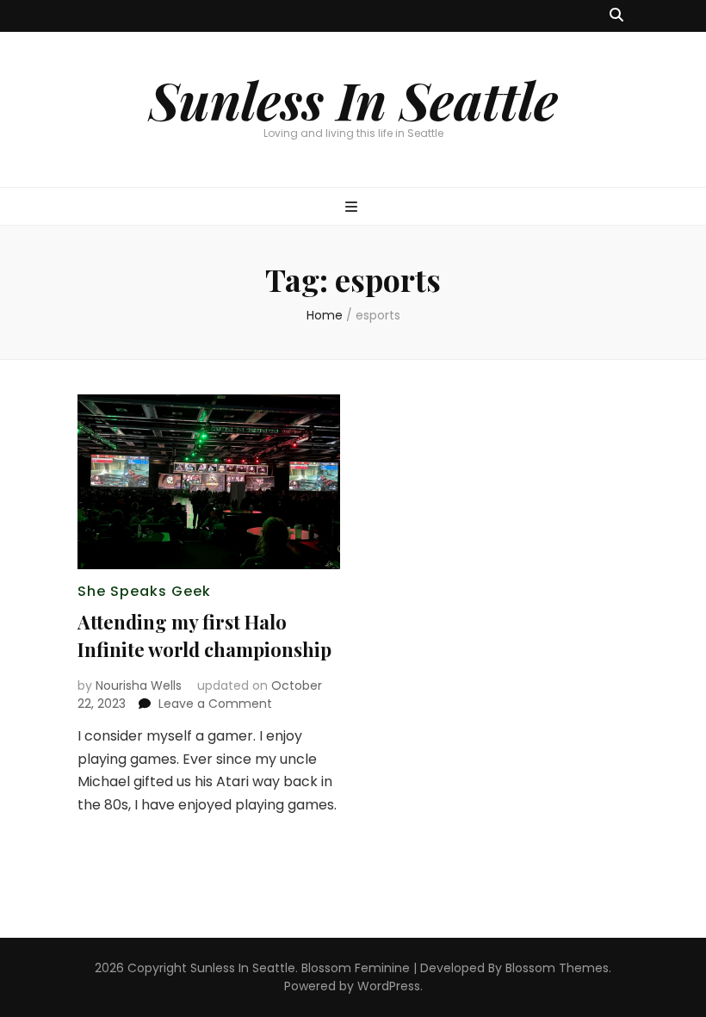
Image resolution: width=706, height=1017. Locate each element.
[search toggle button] (616, 16)
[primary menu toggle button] (353, 208)
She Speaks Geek (144, 591)
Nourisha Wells (139, 685)
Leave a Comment (215, 703)
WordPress (388, 986)
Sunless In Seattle (353, 99)
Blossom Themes (557, 968)
